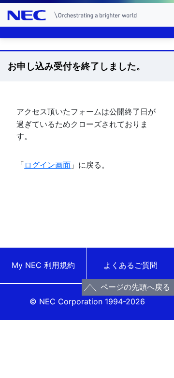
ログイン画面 (47, 165)
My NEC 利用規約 (43, 265)
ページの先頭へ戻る (135, 287)
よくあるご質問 (130, 265)
